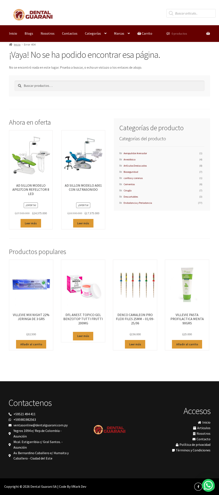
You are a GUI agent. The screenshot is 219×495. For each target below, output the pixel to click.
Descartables (131, 196)
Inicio (13, 33)
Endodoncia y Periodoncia (138, 202)
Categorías (93, 33)
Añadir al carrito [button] (31, 344)
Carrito (146, 33)
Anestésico (129, 159)
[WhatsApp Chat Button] (208, 485)
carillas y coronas (133, 178)
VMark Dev (78, 486)
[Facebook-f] (198, 487)
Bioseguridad (131, 171)
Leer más (31, 223)
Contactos (69, 33)
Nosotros (48, 33)
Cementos (129, 184)
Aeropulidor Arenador (135, 153)
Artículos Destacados (135, 165)
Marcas (119, 33)
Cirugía (128, 190)
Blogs (29, 33)
